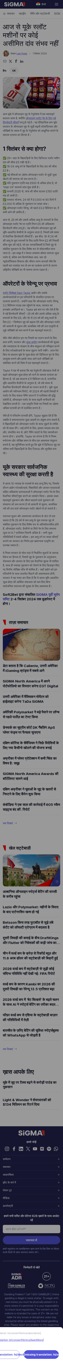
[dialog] (31, 681)
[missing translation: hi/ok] (41, 1354)
